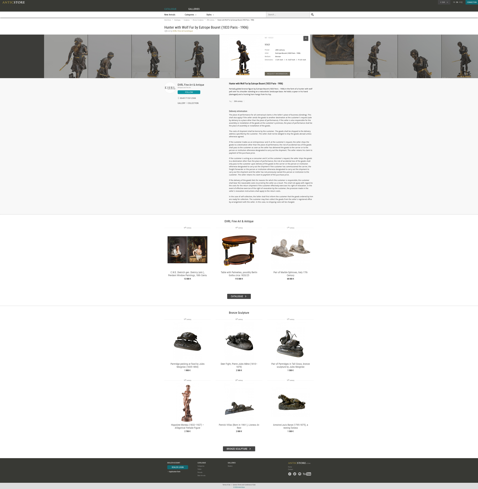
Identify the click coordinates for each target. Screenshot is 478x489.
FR (454, 2)
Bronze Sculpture (198, 20)
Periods (200, 472)
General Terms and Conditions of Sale (244, 485)
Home (290, 467)
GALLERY (181, 103)
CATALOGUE (170, 9)
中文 (461, 2)
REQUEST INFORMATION (277, 74)
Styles (199, 469)
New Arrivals (169, 14)
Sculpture (187, 20)
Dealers (230, 466)
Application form (174, 471)
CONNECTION (472, 2)
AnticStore (167, 20)
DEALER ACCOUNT (173, 463)
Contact (290, 469)
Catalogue (177, 20)
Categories (201, 466)
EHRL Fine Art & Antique (191, 84)
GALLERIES (194, 9)
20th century (210, 20)
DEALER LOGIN (178, 467)
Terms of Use (226, 485)
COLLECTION (193, 103)
